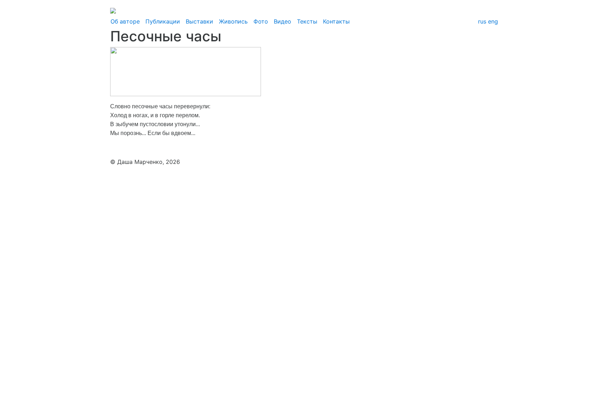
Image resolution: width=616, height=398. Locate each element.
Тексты (307, 21)
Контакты (336, 21)
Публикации (162, 21)
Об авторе (125, 21)
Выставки (199, 21)
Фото (260, 21)
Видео (282, 21)
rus (482, 21)
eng (493, 21)
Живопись (233, 21)
